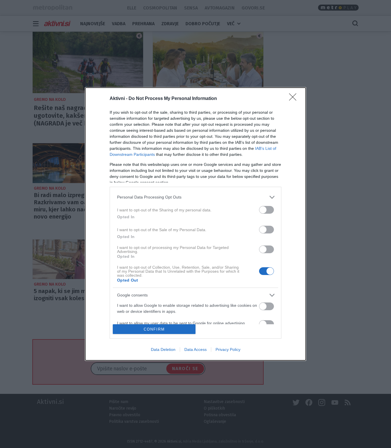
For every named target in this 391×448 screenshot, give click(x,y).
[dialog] (195, 224)
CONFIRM (154, 329)
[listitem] (195, 197)
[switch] (266, 210)
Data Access (195, 349)
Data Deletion (163, 349)
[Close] (294, 98)
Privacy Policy (228, 349)
